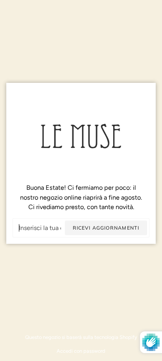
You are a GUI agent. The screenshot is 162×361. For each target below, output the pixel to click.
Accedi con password (81, 351)
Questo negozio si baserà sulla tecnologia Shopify (81, 337)
